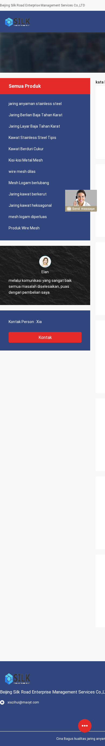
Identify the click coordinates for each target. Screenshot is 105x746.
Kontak (45, 337)
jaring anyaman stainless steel (35, 103)
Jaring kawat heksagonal (30, 205)
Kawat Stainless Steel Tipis (32, 137)
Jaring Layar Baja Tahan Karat (34, 126)
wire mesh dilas (22, 171)
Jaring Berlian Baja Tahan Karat (35, 115)
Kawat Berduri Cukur (26, 149)
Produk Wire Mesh (24, 228)
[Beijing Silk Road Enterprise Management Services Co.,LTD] (17, 21)
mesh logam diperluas (28, 217)
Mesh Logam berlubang (29, 183)
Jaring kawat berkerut (28, 194)
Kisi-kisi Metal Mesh (26, 160)
